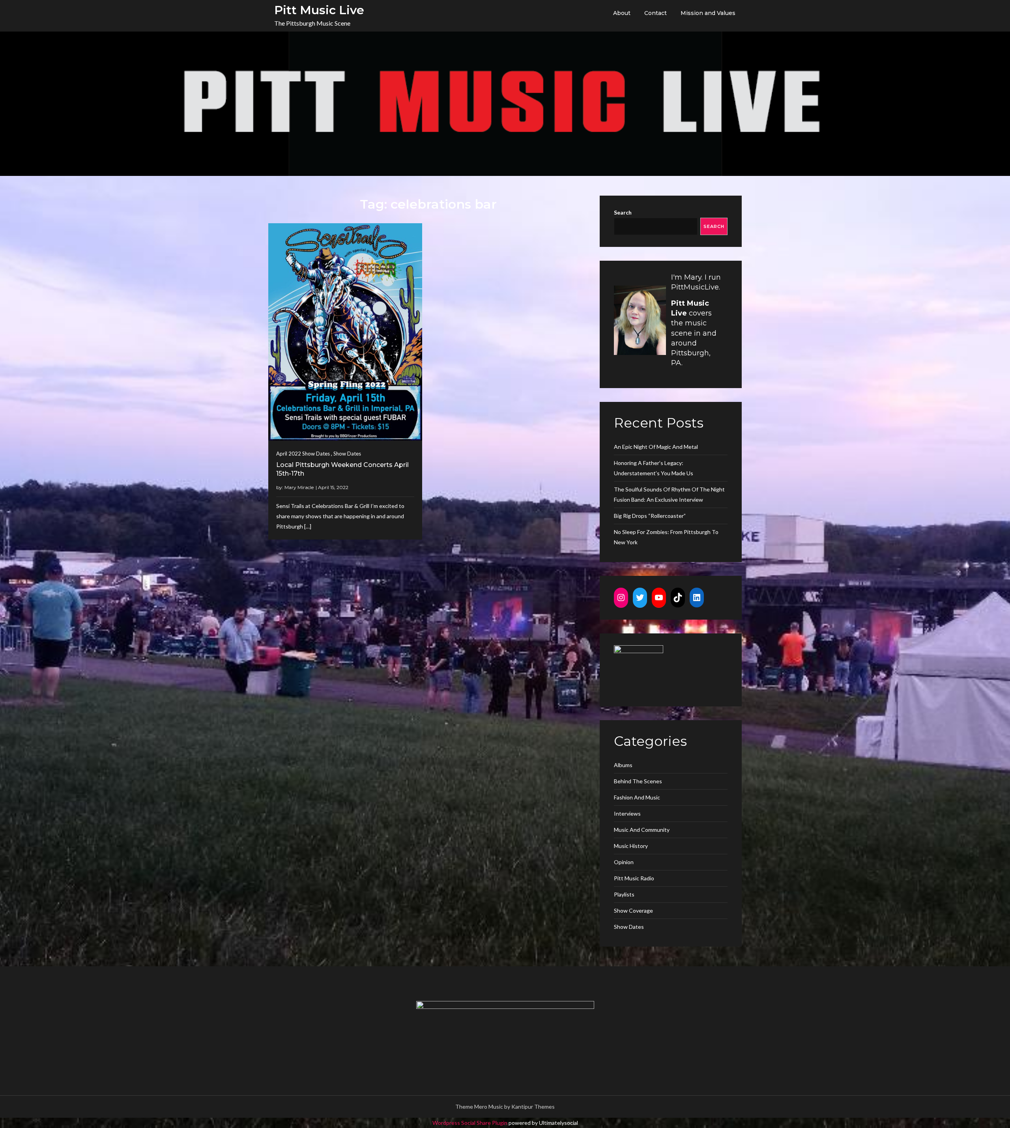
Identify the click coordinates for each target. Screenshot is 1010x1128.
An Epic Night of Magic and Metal (656, 446)
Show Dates (347, 453)
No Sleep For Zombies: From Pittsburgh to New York (666, 537)
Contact (655, 13)
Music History (631, 845)
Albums (623, 765)
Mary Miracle (299, 487)
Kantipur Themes (533, 1106)
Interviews (627, 813)
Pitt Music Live (319, 10)
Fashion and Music (637, 797)
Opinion (624, 862)
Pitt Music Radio (634, 878)
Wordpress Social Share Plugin (470, 1122)
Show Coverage (633, 910)
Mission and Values (708, 13)
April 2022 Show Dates (303, 453)
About (621, 13)
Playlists (624, 894)
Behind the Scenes (638, 781)
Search (623, 212)
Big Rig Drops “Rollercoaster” (650, 515)
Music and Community (642, 829)
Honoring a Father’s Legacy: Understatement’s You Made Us (653, 467)
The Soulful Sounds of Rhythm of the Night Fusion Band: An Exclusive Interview (669, 494)
